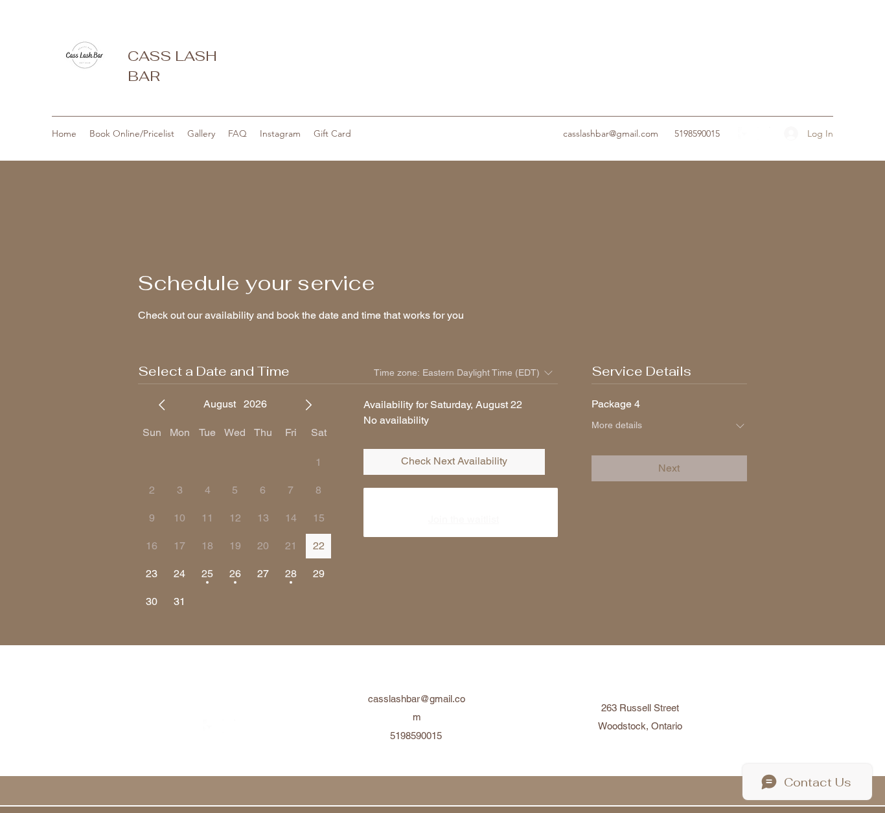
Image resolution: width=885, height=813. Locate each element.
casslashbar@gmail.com (610, 133)
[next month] (308, 405)
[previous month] (162, 405)
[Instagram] (763, 133)
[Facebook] (744, 133)
